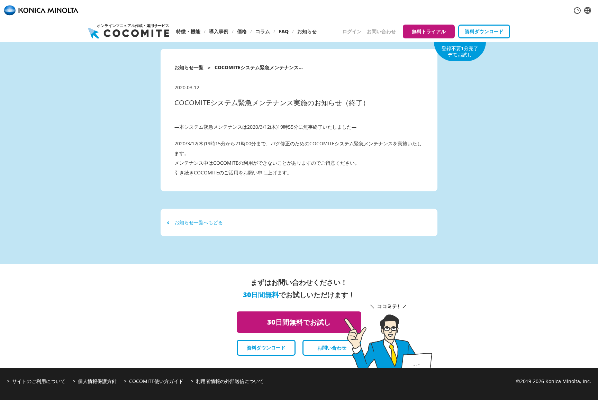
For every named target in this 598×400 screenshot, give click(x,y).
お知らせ (307, 31)
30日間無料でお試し (299, 322)
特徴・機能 (188, 31)
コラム (262, 31)
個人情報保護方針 (97, 381)
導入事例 (218, 31)
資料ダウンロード (484, 31)
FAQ (284, 31)
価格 (242, 31)
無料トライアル (429, 31)
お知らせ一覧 (188, 67)
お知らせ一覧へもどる (198, 222)
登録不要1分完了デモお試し (460, 51)
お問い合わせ (381, 31)
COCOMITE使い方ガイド (156, 381)
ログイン (352, 31)
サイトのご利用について (38, 381)
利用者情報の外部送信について (230, 381)
